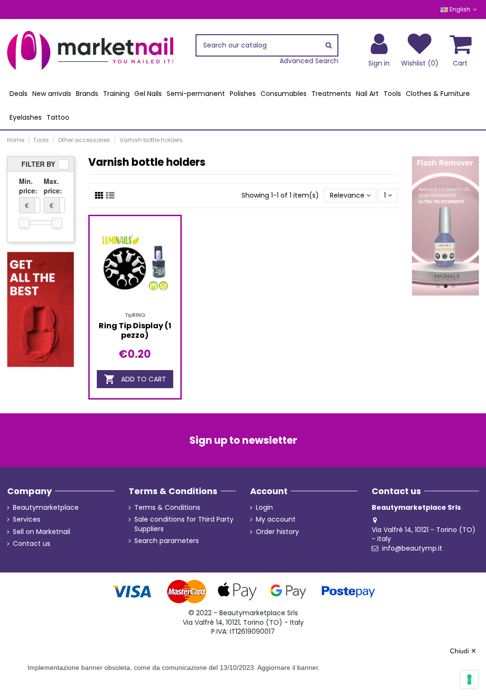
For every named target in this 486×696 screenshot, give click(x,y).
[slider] (24, 223)
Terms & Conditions (167, 507)
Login (264, 507)
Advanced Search (309, 61)
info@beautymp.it (412, 548)
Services (26, 519)
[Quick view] (148, 308)
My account (276, 519)
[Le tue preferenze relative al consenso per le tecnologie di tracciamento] (469, 679)
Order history (277, 531)
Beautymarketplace (46, 507)
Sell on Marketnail (41, 531)
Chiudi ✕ (463, 651)
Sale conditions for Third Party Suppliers (184, 524)
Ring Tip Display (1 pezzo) (135, 330)
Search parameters (166, 540)
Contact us (31, 543)
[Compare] (134, 308)
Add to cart (135, 379)
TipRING (135, 315)
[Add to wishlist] (121, 308)
